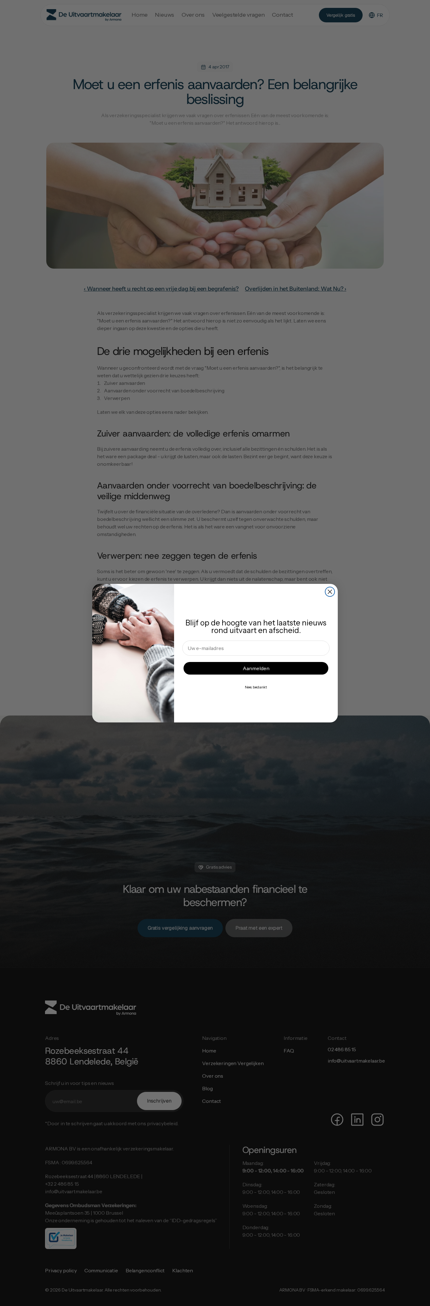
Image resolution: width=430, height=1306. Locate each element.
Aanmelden (256, 668)
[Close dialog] (330, 591)
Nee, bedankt (256, 687)
